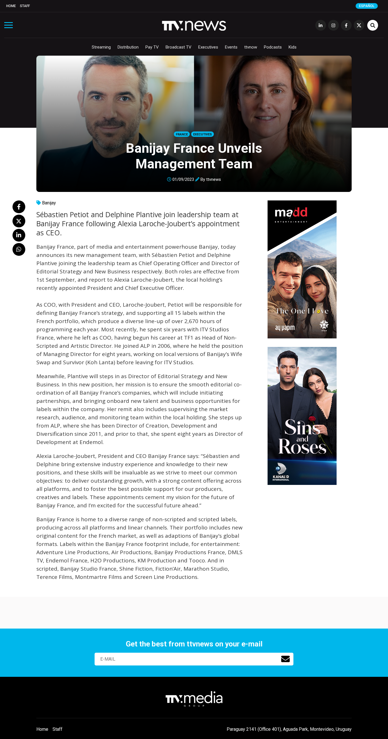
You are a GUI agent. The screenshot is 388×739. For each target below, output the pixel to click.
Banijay (49, 203)
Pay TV (152, 47)
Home (11, 6)
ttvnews (213, 179)
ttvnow (250, 47)
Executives (208, 47)
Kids (293, 47)
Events (231, 47)
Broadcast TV (178, 47)
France (182, 134)
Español (366, 6)
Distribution (128, 47)
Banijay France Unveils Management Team (194, 155)
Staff (25, 6)
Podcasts (273, 47)
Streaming (101, 47)
